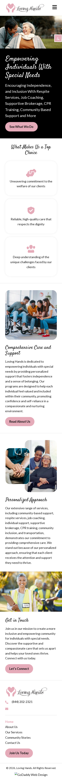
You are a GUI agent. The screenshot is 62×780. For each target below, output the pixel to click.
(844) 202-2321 (22, 702)
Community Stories (18, 737)
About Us (11, 727)
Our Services (13, 732)
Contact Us (12, 743)
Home (9, 722)
